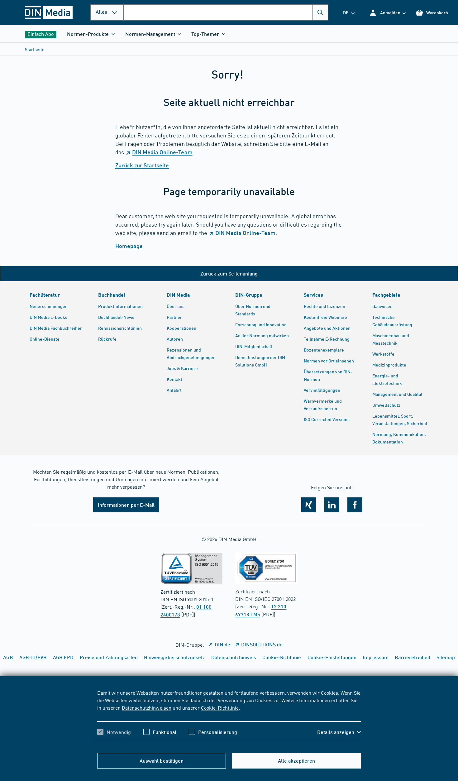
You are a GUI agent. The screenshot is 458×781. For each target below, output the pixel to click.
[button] (387, 12)
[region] (229, 718)
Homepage (129, 245)
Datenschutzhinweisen (146, 707)
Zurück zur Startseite (142, 165)
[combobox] (226, 12)
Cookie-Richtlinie (220, 707)
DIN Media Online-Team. (246, 232)
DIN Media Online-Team (162, 152)
